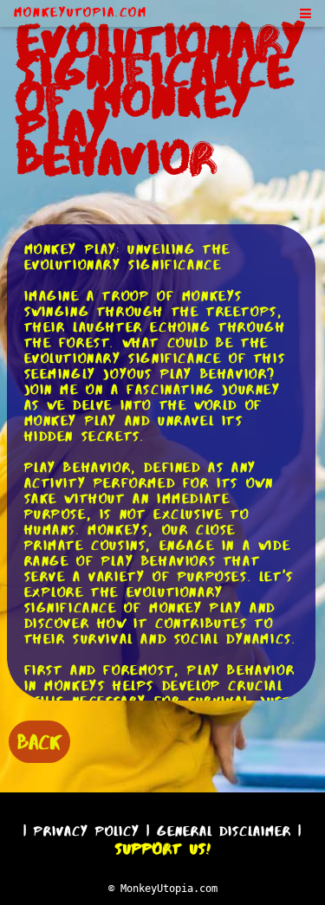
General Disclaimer (224, 831)
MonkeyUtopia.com (80, 12)
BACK (39, 741)
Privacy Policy (87, 831)
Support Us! (163, 848)
